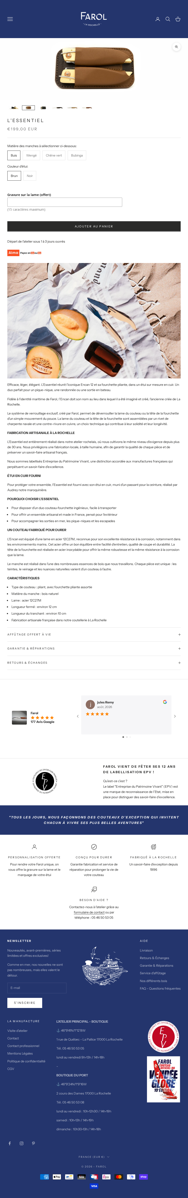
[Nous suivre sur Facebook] (9, 1143)
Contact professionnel (23, 1046)
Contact (13, 1038)
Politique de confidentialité (26, 1061)
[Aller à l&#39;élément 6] (87, 107)
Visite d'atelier (17, 1031)
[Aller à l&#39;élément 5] (72, 107)
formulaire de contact (89, 912)
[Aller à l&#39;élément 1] (13, 107)
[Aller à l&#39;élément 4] (57, 107)
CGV (10, 1069)
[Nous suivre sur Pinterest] (33, 1143)
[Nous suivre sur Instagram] (21, 1143)
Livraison (146, 950)
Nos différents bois (153, 981)
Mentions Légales (20, 1053)
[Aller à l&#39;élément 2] (28, 107)
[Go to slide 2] (126, 737)
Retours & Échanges (155, 958)
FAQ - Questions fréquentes (160, 988)
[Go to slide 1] (123, 737)
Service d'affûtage (153, 973)
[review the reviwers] (165, 702)
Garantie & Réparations (156, 965)
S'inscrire (25, 1003)
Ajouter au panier (94, 226)
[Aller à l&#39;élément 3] (43, 107)
